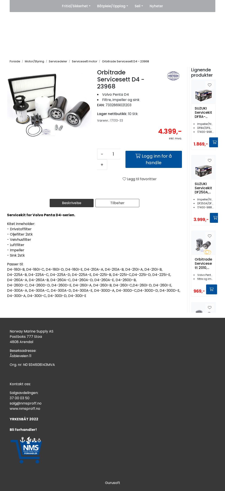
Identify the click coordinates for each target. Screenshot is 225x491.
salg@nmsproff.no (26, 403)
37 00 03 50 (19, 398)
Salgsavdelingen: (24, 392)
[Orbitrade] (173, 76)
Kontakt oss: (20, 384)
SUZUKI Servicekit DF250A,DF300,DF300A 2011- (203, 188)
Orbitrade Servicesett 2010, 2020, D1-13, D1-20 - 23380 (203, 263)
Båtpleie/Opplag (111, 6)
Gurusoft (112, 482)
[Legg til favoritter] (209, 85)
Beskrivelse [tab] (71, 202)
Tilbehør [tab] (117, 202)
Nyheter (156, 6)
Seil (137, 6)
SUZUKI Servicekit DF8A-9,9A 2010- (203, 112)
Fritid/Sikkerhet (75, 6)
